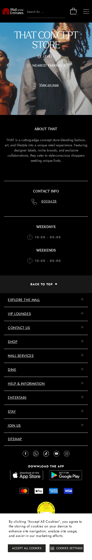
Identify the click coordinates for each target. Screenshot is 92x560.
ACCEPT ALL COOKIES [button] (26, 548)
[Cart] (73, 14)
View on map (49, 84)
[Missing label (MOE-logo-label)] (13, 11)
